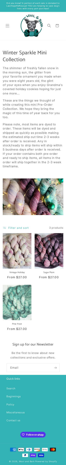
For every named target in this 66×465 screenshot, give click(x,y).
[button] (7, 26)
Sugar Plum (48, 272)
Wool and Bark (26, 461)
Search (10, 388)
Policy (10, 404)
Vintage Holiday (17, 272)
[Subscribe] (55, 367)
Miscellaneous (15, 412)
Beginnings (13, 396)
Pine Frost (17, 324)
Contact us (13, 420)
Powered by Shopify (46, 461)
